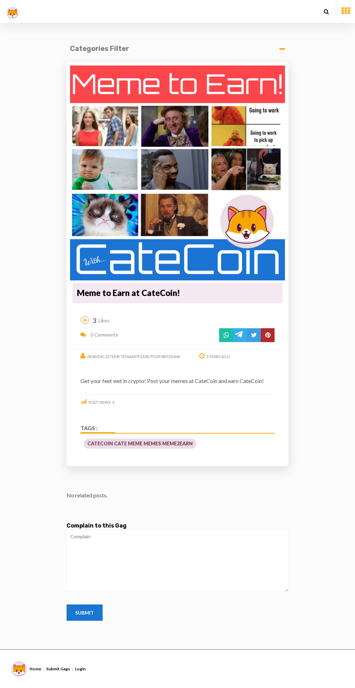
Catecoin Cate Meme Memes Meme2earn (140, 443)
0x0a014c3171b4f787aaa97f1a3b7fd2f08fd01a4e (133, 356)
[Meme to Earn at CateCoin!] (177, 173)
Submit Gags (58, 668)
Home (35, 668)
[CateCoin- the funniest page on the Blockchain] (12, 10)
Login (80, 668)
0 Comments (103, 335)
